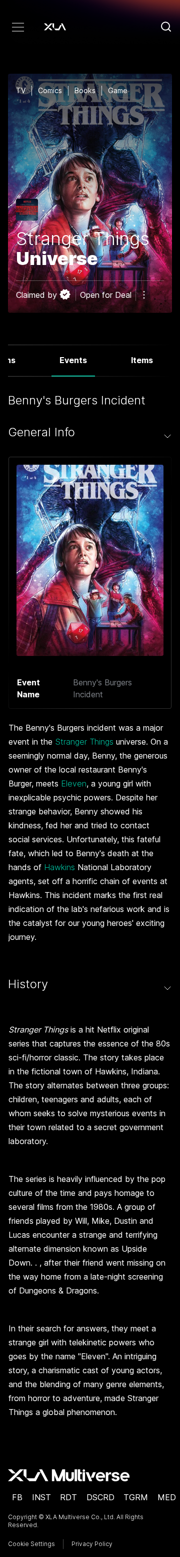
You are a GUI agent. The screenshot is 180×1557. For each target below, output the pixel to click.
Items (142, 360)
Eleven (73, 783)
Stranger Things (84, 742)
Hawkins (59, 867)
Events (73, 360)
